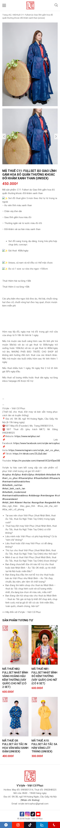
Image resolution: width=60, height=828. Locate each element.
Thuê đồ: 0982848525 (45, 789)
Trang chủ (6, 15)
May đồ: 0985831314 (22, 789)
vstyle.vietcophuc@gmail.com (33, 803)
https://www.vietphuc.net (27, 436)
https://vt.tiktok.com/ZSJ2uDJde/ (30, 453)
